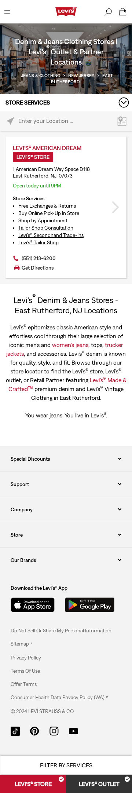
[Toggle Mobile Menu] (7, 11)
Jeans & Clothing (40, 75)
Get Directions (38, 268)
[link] (21, 644)
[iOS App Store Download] (33, 605)
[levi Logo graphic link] (66, 11)
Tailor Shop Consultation (45, 228)
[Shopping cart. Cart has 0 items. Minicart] (122, 11)
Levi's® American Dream (47, 148)
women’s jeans (70, 344)
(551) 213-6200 (39, 258)
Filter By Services (66, 765)
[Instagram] (54, 730)
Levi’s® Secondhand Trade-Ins (51, 235)
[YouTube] (73, 730)
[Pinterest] (34, 730)
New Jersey (81, 75)
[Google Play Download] (89, 605)
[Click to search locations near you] (10, 121)
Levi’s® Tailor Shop (38, 242)
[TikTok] (15, 730)
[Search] (108, 11)
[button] (26, 658)
